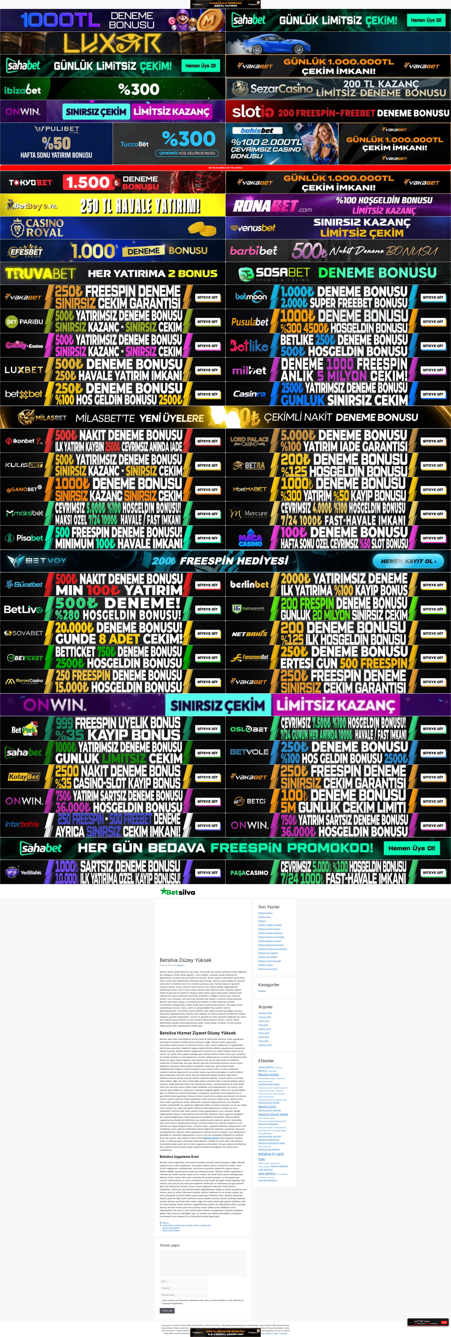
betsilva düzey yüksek (183, 1225)
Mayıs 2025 (263, 1033)
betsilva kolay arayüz (264, 1130)
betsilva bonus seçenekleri (266, 1090)
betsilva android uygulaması (266, 1078)
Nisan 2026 (263, 1021)
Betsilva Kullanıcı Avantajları (271, 937)
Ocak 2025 (263, 1041)
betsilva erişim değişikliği (266, 1096)
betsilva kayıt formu (280, 1127)
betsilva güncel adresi (273, 1114)
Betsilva (165, 1223)
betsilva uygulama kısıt (202, 1225)
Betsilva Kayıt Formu (268, 969)
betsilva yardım (275, 1163)
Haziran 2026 (264, 1017)
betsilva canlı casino (279, 1093)
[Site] (112, 297)
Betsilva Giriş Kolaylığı (170, 1230)
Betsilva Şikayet (279, 1166)
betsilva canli (280, 1090)
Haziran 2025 (264, 1029)
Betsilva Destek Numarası (270, 933)
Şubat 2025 (263, 1037)
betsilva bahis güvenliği (265, 1081)
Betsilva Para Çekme (268, 953)
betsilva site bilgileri (269, 1149)
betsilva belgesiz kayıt (281, 1088)
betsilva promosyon (268, 1139)
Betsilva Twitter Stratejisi (270, 925)
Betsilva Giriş (264, 917)
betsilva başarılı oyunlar (265, 1088)
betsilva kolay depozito (279, 1130)
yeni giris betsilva (267, 1180)
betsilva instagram (268, 1124)
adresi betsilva (168, 1225)
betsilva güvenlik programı (266, 1118)
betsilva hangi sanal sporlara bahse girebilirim (272, 1121)
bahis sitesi (278, 1067)
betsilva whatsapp (264, 1163)
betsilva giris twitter (269, 1102)
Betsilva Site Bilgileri (267, 957)
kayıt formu (270, 1177)
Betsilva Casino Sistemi (269, 929)
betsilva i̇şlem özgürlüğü (265, 1127)
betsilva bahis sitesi (268, 1084)
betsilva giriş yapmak (269, 1110)
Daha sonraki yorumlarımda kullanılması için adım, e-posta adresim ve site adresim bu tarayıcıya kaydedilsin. (203, 1302)
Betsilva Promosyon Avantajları (272, 949)
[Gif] (225, 417)
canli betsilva (265, 1169)
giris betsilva (267, 1173)
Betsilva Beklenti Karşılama (271, 945)
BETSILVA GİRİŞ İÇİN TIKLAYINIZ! (225, 168)
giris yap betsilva (282, 1174)
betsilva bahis (280, 1078)
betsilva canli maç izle (265, 1093)
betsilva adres (272, 1071)
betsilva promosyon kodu (271, 1143)
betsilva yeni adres (264, 1166)
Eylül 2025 (263, 1025)
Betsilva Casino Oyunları (269, 961)
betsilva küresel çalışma (265, 1133)
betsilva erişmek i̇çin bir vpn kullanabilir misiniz (272, 1099)
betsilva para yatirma (269, 1136)
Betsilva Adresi (265, 913)
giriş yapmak (262, 1177)
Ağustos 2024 (265, 1045)
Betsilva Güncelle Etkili (171, 1228)
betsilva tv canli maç (271, 1156)
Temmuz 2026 (265, 1013)
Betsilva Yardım (265, 965)
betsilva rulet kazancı (264, 1146)
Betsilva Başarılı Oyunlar (269, 941)
